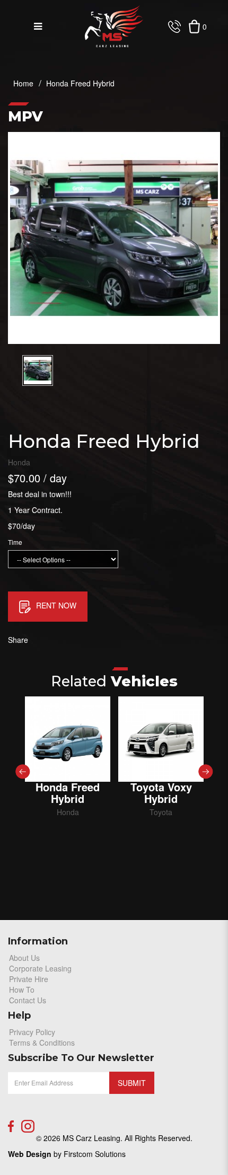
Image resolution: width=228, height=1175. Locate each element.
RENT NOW (56, 605)
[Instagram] (27, 1126)
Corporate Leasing (40, 968)
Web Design (29, 1154)
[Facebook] (11, 1126)
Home (23, 83)
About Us (24, 957)
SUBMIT (132, 1082)
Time (15, 541)
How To (21, 989)
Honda (19, 462)
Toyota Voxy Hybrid (161, 792)
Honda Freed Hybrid (80, 83)
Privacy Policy (32, 1032)
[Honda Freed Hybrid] (67, 739)
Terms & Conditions (42, 1042)
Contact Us (27, 1000)
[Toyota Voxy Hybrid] (161, 739)
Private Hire (28, 979)
